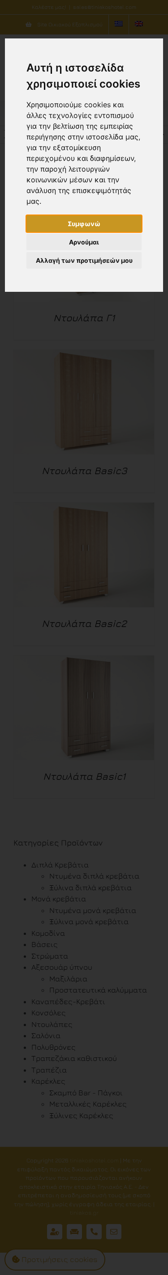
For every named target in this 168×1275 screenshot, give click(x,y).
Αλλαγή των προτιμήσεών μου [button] (84, 260)
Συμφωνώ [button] (84, 223)
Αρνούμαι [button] (84, 242)
